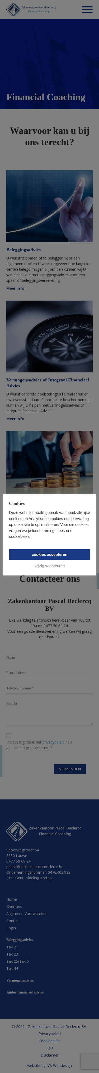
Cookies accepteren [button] (49, 554)
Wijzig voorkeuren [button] (50, 566)
